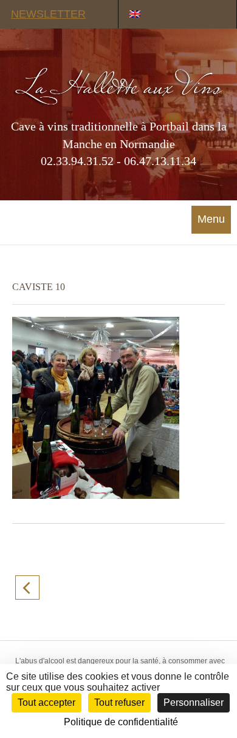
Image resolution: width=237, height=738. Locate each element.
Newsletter (48, 14)
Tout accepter (46, 702)
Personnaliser (193, 702)
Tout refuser (119, 702)
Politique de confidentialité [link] (121, 722)
